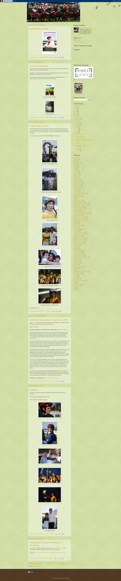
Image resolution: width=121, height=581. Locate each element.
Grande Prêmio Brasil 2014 (79, 202)
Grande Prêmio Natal (78, 215)
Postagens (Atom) (35, 566)
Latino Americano (77, 262)
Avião (75, 168)
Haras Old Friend (77, 229)
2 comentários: (48, 311)
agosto (77, 125)
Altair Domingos (77, 162)
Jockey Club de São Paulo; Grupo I (81, 257)
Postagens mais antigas (64, 563)
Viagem (75, 287)
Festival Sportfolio (77, 194)
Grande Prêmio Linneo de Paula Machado (82, 213)
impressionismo (77, 245)
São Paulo (76, 277)
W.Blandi (75, 289)
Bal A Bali (76, 170)
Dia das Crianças (77, 187)
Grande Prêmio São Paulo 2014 (80, 217)
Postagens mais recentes (35, 563)
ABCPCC (76, 161)
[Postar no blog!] (59, 57)
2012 (76, 115)
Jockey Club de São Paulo (79, 255)
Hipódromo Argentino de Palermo (80, 234)
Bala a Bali (76, 171)
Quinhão (75, 275)
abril (77, 132)
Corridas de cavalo (77, 186)
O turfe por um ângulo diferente (86, 28)
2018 (76, 106)
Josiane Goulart (77, 261)
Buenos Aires (76, 178)
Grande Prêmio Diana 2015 (79, 207)
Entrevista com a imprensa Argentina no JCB (49, 319)
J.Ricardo (34, 389)
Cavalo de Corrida (77, 180)
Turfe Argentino (77, 285)
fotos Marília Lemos (78, 200)
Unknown (77, 40)
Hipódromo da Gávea (78, 236)
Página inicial (50, 563)
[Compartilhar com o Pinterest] (63, 57)
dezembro (78, 117)
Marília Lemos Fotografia (79, 266)
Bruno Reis (76, 177)
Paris (75, 269)
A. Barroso (76, 157)
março (77, 148)
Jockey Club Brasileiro (78, 253)
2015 (76, 110)
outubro (78, 121)
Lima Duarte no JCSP (39, 28)
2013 (76, 113)
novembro (78, 119)
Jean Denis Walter (77, 250)
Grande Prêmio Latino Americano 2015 (81, 212)
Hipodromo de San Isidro (79, 241)
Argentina (76, 166)
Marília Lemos (40, 6)
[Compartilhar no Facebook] (62, 57)
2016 (76, 108)
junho (77, 129)
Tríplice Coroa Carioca (39, 125)
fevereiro (78, 150)
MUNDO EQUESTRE (58, 548)
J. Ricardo (76, 246)
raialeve (34, 322)
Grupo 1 (75, 223)
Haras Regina (76, 230)
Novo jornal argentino (39, 65)
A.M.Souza (76, 159)
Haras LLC (76, 227)
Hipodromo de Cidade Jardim (79, 238)
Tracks (75, 282)
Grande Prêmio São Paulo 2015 (80, 219)
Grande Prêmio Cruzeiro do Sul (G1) (81, 205)
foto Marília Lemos (77, 196)
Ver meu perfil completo (78, 41)
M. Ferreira (76, 264)
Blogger (67, 578)
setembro (78, 123)
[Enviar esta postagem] (56, 57)
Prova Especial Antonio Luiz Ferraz (81, 271)
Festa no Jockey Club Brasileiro (80, 193)
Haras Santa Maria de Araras (79, 232)
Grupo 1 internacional (78, 225)
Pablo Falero (76, 268)
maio (77, 130)
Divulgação (76, 189)
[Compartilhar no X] (61, 57)
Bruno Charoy (76, 175)
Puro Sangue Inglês (78, 273)
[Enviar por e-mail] (58, 57)
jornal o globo (76, 259)
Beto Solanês (76, 173)
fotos (75, 198)
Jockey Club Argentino (78, 252)
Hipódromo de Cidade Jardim (79, 239)
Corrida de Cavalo (77, 184)
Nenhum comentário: (49, 57)
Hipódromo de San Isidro (79, 243)
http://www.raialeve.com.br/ (51, 377)
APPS (75, 164)
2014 (76, 111)
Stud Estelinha (77, 278)
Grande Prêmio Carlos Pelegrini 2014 (81, 203)
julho (77, 127)
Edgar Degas (76, 191)
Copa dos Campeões (78, 182)
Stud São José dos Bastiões (79, 280)
